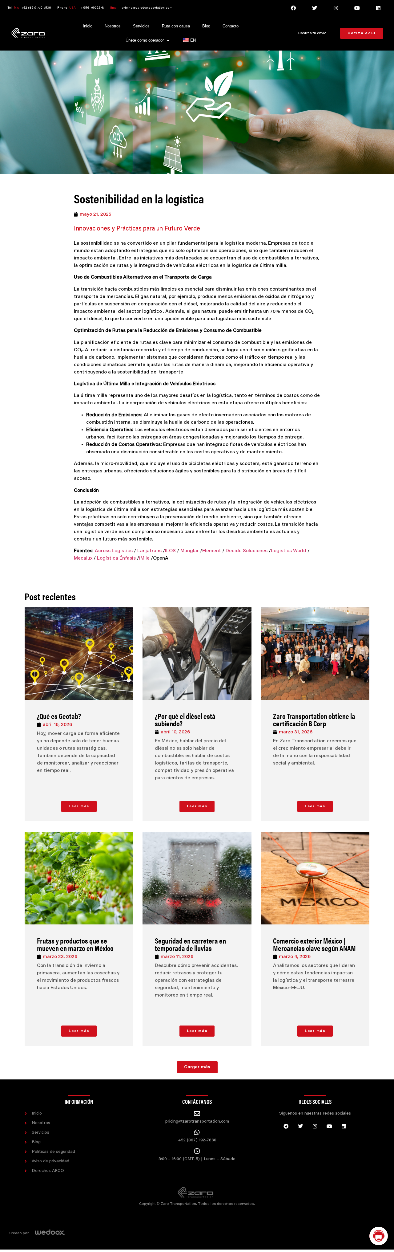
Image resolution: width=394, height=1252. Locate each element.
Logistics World (288, 551)
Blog (206, 26)
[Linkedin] (378, 8)
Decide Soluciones (246, 551)
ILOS (170, 551)
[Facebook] (293, 8)
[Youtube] (357, 8)
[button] (197, 1067)
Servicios (141, 26)
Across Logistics (114, 551)
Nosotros (113, 26)
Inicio (87, 26)
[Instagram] (336, 8)
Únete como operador (145, 40)
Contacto (231, 26)
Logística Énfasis (116, 558)
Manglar (189, 551)
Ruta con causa (176, 26)
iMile (144, 558)
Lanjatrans (149, 551)
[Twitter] (315, 8)
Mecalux (83, 558)
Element (211, 551)
